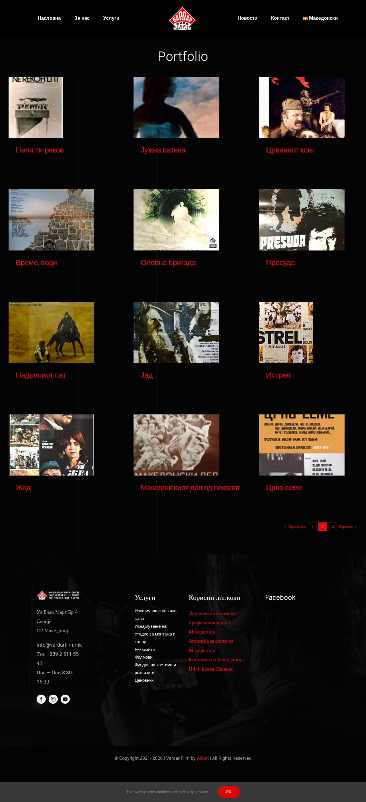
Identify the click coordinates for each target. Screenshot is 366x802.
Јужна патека (163, 150)
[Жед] (51, 445)
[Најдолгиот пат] (51, 332)
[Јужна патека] (176, 107)
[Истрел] (286, 332)
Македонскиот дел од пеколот (190, 487)
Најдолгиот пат (41, 375)
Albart (203, 758)
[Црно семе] (302, 445)
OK (228, 792)
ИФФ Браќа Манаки (211, 669)
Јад (147, 375)
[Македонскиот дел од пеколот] (176, 445)
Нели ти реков (40, 150)
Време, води (36, 262)
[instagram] (53, 699)
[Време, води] (51, 219)
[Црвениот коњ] (302, 107)
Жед (23, 487)
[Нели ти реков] (36, 107)
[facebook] (41, 699)
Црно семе (284, 487)
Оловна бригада (168, 262)
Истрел (278, 375)
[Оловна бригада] (176, 219)
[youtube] (65, 699)
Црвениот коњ (290, 150)
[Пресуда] (302, 219)
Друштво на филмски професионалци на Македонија (212, 622)
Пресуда (280, 262)
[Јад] (176, 332)
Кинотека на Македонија (216, 659)
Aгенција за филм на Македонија (211, 645)
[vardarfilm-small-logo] (183, 8)
